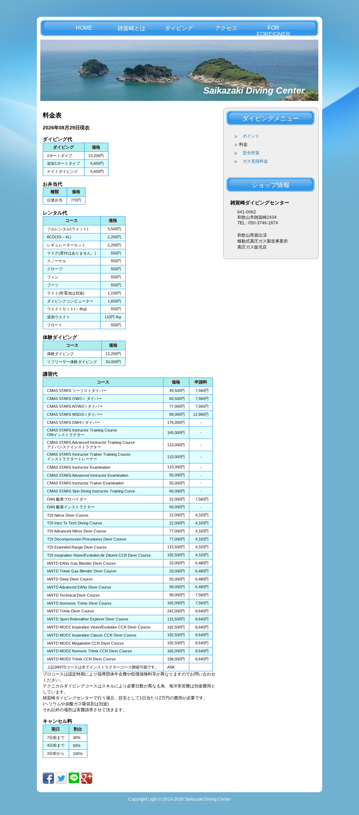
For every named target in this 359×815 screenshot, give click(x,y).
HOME (84, 28)
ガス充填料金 (255, 161)
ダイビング (179, 28)
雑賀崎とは (131, 28)
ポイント (251, 136)
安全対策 (251, 152)
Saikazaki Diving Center (254, 90)
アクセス (226, 28)
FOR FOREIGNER (273, 30)
